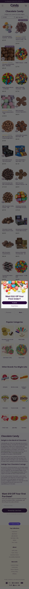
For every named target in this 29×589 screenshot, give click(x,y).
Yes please (14, 302)
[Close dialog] (26, 282)
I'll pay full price (14, 306)
